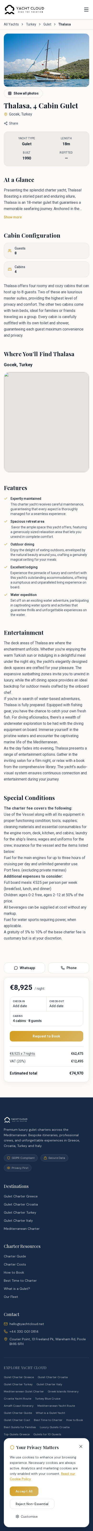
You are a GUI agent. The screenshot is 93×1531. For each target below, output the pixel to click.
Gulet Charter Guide (18, 1413)
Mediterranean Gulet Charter (24, 1391)
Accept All (24, 1491)
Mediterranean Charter (22, 1228)
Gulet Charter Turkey (20, 1212)
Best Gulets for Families (20, 1427)
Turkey (31, 24)
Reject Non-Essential (32, 1504)
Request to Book (46, 1036)
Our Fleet (11, 1297)
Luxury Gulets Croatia (55, 1427)
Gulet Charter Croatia (21, 1204)
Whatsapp (27, 968)
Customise (29, 1516)
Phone (72, 968)
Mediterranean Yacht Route (56, 1406)
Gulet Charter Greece (21, 1196)
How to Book (14, 1272)
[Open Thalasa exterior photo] (46, 60)
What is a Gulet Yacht (50, 1413)
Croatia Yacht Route (17, 1399)
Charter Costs (15, 1264)
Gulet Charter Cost (17, 1420)
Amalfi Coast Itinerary (19, 1406)
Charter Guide (15, 1256)
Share (13, 123)
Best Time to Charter (20, 1280)
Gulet (47, 24)
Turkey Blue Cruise (47, 1399)
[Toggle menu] (86, 9)
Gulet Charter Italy (18, 1220)
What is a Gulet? (17, 1288)
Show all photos (26, 93)
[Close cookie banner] (80, 1446)
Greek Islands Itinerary (63, 1391)
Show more (13, 217)
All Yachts (11, 24)
